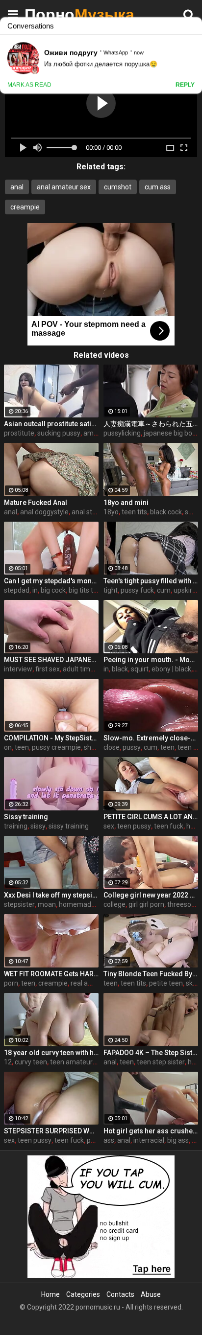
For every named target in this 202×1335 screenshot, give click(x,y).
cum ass (158, 187)
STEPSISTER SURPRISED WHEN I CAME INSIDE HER (51, 1131)
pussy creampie (56, 747)
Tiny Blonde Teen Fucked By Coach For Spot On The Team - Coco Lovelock (150, 974)
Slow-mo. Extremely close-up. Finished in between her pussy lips (150, 738)
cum (164, 590)
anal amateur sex (64, 187)
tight (110, 590)
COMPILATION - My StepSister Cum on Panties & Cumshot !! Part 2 (51, 738)
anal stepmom (94, 512)
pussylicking (122, 433)
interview (18, 669)
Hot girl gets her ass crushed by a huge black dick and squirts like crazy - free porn (150, 1131)
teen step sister (161, 1062)
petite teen (166, 983)
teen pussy (134, 826)
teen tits (134, 512)
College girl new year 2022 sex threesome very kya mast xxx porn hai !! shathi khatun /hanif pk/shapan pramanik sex (150, 895)
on (8, 747)
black (120, 669)
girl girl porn (146, 904)
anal (17, 187)
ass (108, 1140)
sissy (38, 826)
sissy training (69, 826)
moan (47, 904)
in (35, 590)
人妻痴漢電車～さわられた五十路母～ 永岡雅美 (150, 424)
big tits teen (87, 590)
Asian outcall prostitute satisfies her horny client (51, 424)
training (15, 826)
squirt (140, 669)
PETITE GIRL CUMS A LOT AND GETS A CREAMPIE (150, 817)
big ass (178, 1140)
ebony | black (171, 669)
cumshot (117, 187)
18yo (111, 512)
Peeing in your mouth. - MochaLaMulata (150, 660)
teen (22, 747)
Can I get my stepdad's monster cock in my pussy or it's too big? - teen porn (51, 581)
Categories (83, 1294)
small (193, 512)
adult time (78, 669)
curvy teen (31, 1062)
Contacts (120, 1294)
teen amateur (71, 1062)
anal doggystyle (44, 512)
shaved (95, 747)
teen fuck (168, 826)
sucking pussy (58, 433)
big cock (53, 590)
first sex (47, 669)
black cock (166, 512)
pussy (132, 747)
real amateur (91, 983)
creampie (25, 207)
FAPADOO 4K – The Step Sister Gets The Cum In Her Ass (150, 1053)
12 (8, 1062)
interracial (148, 1140)
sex (108, 826)
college (114, 904)
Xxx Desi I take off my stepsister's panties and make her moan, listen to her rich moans (51, 895)
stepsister (19, 904)
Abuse (151, 1294)
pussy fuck (137, 590)
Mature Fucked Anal (35, 502)
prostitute (19, 433)
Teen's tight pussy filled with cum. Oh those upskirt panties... (150, 581)
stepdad (16, 590)
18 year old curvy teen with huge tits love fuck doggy (51, 1053)
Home (50, 1294)
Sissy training (26, 817)
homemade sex (83, 904)
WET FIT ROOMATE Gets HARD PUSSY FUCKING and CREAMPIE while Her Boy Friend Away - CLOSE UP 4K (51, 974)
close (111, 747)
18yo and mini (126, 502)
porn (11, 983)
